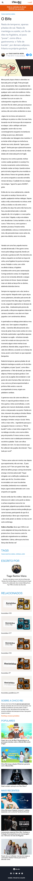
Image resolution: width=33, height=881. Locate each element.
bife (23, 554)
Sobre (10, 878)
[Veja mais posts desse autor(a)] (3, 55)
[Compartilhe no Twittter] (30, 55)
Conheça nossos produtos (10, 716)
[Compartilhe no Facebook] (27, 55)
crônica (19, 554)
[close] (30, 8)
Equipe (22, 878)
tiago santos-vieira (8, 14)
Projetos (16, 878)
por (15, 53)
